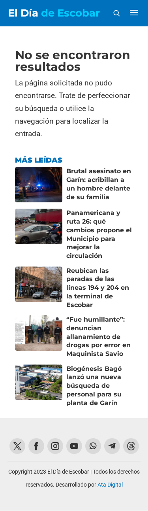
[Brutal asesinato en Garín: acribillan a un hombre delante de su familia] (38, 184)
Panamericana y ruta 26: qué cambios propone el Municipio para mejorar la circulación (99, 234)
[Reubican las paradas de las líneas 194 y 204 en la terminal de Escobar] (38, 288)
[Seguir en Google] (131, 446)
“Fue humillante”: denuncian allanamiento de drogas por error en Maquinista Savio (98, 336)
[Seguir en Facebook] (36, 446)
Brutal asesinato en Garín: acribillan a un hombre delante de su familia (98, 183)
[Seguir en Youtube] (74, 446)
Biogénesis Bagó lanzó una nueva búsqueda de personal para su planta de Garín (94, 386)
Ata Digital (110, 484)
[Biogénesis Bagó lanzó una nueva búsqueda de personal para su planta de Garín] (38, 386)
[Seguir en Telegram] (112, 446)
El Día (54, 13)
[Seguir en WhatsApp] (93, 446)
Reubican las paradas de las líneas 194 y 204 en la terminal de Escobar (97, 288)
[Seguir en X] (17, 446)
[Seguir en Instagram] (55, 446)
